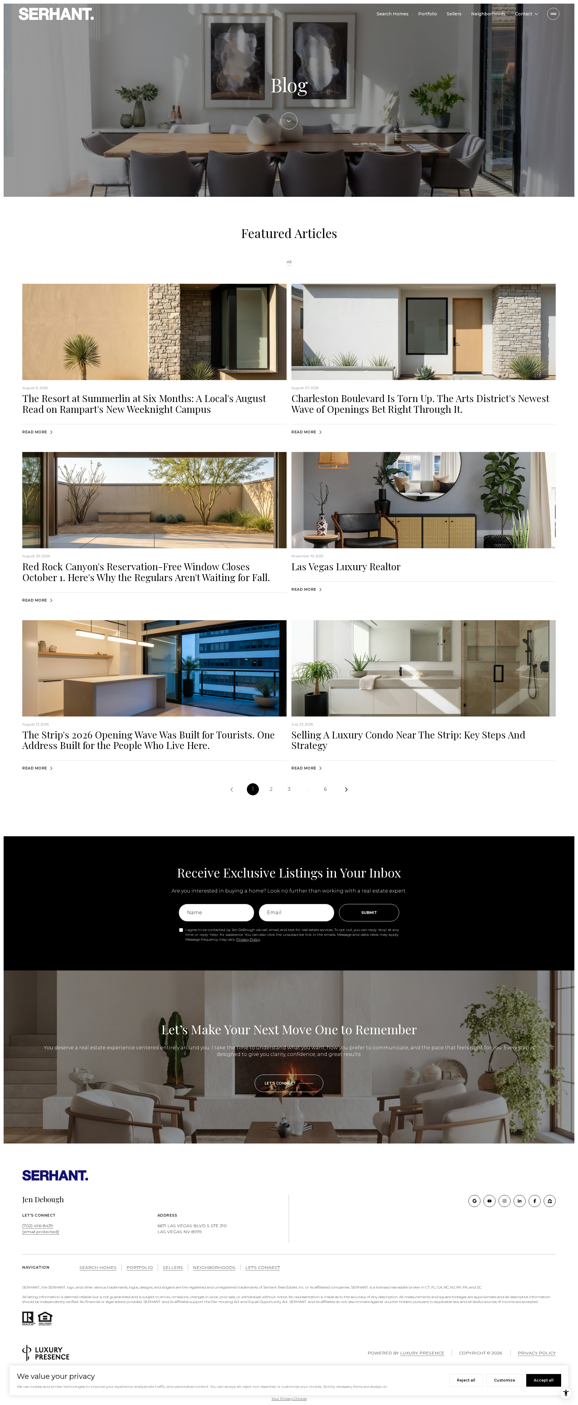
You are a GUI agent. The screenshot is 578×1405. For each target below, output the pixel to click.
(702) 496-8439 (37, 1225)
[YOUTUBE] (489, 1201)
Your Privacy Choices (289, 1398)
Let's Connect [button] (262, 1267)
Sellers (454, 14)
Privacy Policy (248, 939)
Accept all (544, 1380)
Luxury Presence (422, 1353)
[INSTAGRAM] (505, 1201)
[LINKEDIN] (520, 1201)
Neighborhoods (488, 14)
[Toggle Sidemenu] (553, 14)
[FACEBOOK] (535, 1201)
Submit (369, 912)
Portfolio (427, 14)
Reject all (466, 1380)
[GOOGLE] (474, 1201)
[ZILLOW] (550, 1201)
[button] (289, 1083)
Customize (504, 1380)
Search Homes (393, 14)
